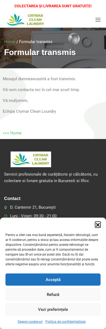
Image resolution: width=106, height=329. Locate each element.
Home (9, 41)
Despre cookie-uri (30, 322)
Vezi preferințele (53, 309)
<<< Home (12, 133)
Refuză (53, 294)
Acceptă (53, 279)
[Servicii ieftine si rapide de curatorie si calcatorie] (25, 20)
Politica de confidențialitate (65, 322)
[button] (98, 224)
